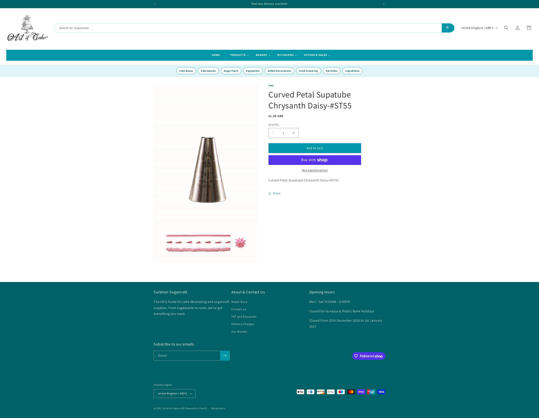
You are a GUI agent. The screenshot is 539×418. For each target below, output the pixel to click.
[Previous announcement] (155, 4)
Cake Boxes (186, 70)
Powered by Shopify (196, 408)
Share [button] (276, 193)
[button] (238, 55)
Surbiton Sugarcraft (173, 408)
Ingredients (352, 70)
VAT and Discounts (243, 316)
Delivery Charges (242, 324)
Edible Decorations (279, 70)
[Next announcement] (383, 4)
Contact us (238, 309)
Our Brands (239, 331)
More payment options (315, 170)
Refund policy (218, 408)
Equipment (253, 70)
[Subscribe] (224, 356)
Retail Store (239, 302)
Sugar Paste (231, 70)
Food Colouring (308, 70)
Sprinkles (331, 70)
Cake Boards (208, 70)
